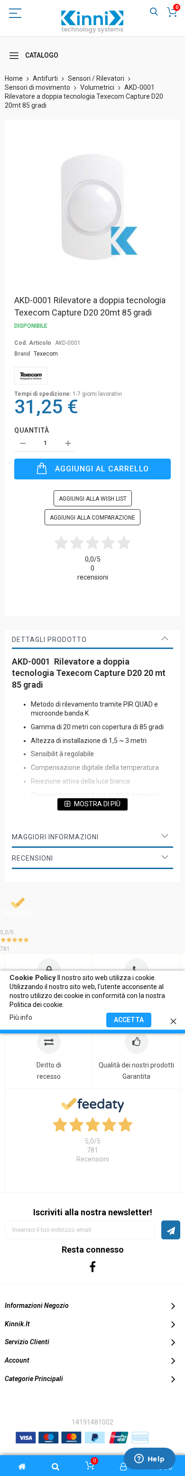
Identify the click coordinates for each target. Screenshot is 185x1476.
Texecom (46, 353)
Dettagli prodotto (49, 639)
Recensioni (32, 858)
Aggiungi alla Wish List (93, 498)
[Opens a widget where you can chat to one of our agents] (149, 1459)
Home (14, 78)
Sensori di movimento (37, 87)
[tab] (92, 639)
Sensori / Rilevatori (96, 78)
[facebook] (93, 1266)
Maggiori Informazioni (55, 837)
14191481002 (92, 1422)
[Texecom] (30, 375)
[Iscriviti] (170, 1229)
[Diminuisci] (22, 443)
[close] (173, 1020)
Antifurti (45, 78)
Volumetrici (97, 87)
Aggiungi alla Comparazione (92, 517)
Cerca (154, 12)
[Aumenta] (67, 443)
